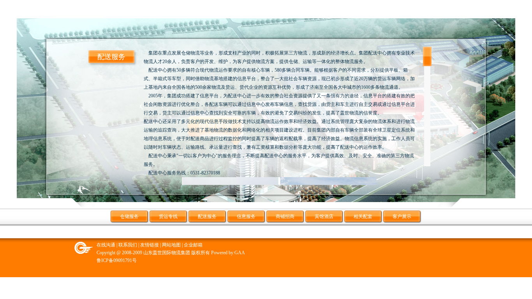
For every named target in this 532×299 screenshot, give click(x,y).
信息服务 (246, 216)
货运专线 (168, 216)
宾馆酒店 (324, 216)
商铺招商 (285, 216)
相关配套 (363, 216)
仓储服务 (129, 216)
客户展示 (402, 216)
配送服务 (207, 216)
